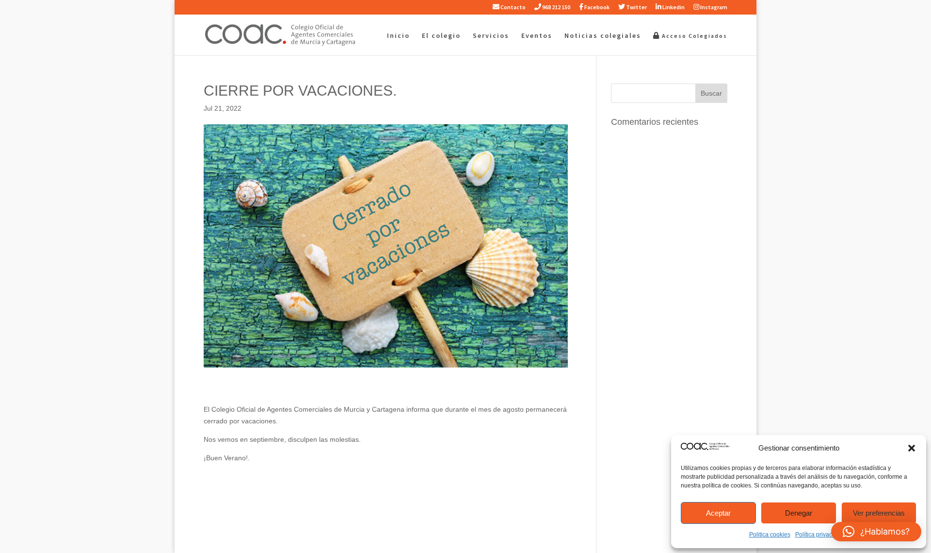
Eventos (536, 36)
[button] (911, 448)
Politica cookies (769, 534)
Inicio (398, 36)
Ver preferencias (879, 513)
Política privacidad (819, 534)
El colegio (441, 36)
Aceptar (718, 513)
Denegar (798, 513)
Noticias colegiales (602, 36)
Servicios (491, 36)
